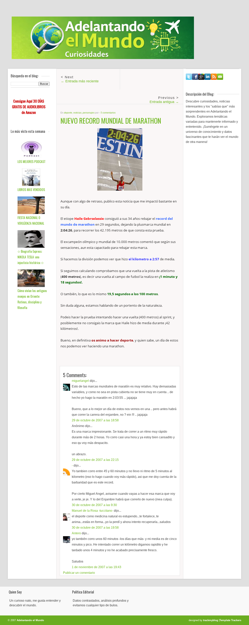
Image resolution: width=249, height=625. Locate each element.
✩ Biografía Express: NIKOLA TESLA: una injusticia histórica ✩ (31, 257)
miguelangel (80, 380)
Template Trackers (230, 620)
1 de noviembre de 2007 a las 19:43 (96, 567)
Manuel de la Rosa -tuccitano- (92, 510)
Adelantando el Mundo (30, 620)
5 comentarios (108, 112)
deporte (68, 112)
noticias (77, 112)
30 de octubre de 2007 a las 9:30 (94, 505)
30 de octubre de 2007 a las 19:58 (95, 527)
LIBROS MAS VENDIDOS (31, 189)
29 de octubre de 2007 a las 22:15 (95, 459)
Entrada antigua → (164, 102)
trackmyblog (210, 620)
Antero (76, 533)
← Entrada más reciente (80, 81)
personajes (89, 112)
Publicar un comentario (79, 572)
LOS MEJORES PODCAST (32, 161)
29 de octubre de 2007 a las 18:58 (95, 420)
